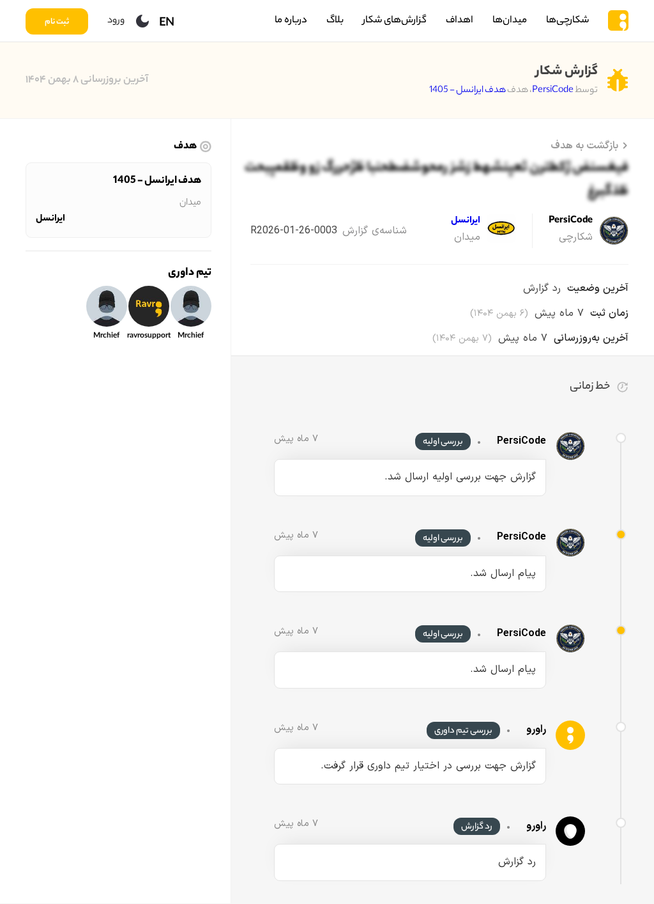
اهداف (459, 21)
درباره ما (291, 21)
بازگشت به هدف (584, 145)
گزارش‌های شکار (395, 21)
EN (166, 23)
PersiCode (553, 90)
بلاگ (335, 21)
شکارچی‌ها (567, 21)
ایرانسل (50, 219)
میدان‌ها (509, 21)
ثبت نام (57, 22)
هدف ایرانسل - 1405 (467, 90)
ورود (116, 21)
